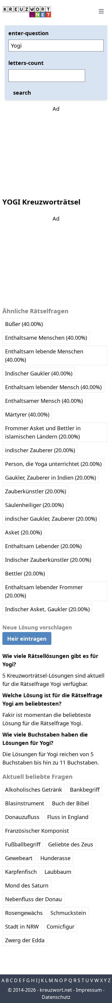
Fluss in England (67, 817)
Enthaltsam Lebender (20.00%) (43, 546)
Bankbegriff (84, 789)
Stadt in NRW (22, 926)
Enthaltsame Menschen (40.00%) (46, 337)
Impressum (89, 990)
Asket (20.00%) (23, 532)
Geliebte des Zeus (70, 844)
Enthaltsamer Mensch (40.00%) (44, 400)
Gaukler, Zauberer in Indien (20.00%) (50, 477)
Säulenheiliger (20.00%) (34, 504)
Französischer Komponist (37, 830)
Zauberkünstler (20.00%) (35, 491)
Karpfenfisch (21, 871)
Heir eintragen (27, 638)
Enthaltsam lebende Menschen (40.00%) (44, 355)
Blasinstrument (24, 803)
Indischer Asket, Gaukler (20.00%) (47, 609)
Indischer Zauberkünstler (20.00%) (48, 559)
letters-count (26, 62)
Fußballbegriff (22, 844)
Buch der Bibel (70, 803)
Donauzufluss (22, 817)
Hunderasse (55, 858)
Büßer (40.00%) (24, 323)
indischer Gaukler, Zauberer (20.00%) (51, 518)
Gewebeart (19, 858)
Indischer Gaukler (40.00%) (38, 373)
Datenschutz (56, 997)
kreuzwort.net (56, 990)
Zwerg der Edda (25, 940)
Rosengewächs (24, 912)
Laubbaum (58, 871)
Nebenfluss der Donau (33, 899)
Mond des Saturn (26, 885)
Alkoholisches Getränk (33, 789)
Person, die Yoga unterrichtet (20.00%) (53, 463)
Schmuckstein (68, 912)
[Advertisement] (56, 150)
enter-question (28, 33)
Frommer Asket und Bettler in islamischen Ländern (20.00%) (43, 432)
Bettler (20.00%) (25, 573)
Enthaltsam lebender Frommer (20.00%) (44, 591)
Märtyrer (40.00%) (27, 414)
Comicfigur (60, 926)
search (22, 92)
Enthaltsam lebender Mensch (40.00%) (53, 387)
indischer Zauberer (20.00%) (40, 450)
